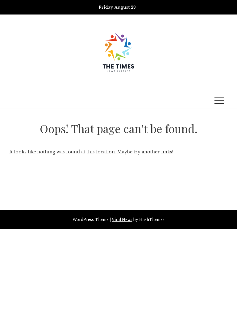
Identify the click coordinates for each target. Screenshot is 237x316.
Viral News (122, 219)
